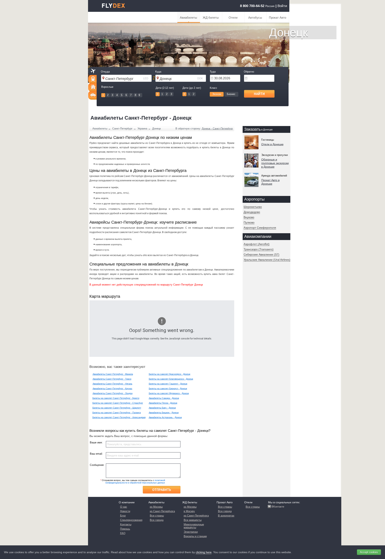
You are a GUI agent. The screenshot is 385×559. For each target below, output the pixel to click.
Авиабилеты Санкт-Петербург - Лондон (113, 393)
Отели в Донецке (272, 144)
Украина (142, 128)
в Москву (189, 511)
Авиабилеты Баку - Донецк (162, 408)
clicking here (204, 552)
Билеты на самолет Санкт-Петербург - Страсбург (117, 403)
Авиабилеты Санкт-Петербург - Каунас (112, 388)
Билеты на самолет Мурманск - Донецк (169, 393)
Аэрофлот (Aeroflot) (257, 244)
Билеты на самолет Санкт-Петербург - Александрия (119, 417)
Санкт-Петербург (122, 128)
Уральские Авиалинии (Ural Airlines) (267, 259)
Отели (233, 17)
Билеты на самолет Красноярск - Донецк (169, 374)
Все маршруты (193, 520)
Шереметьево (253, 206)
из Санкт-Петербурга (162, 511)
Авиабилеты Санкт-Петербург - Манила (113, 374)
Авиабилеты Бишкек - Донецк (164, 412)
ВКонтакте (278, 506)
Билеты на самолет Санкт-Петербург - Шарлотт (116, 408)
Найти (259, 94)
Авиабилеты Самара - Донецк (164, 398)
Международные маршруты (194, 526)
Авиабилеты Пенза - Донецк (163, 403)
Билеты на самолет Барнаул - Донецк (168, 388)
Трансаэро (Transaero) (259, 249)
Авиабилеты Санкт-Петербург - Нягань (112, 383)
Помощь (125, 528)
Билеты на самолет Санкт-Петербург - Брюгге (115, 398)
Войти (282, 6)
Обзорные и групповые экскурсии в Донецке (275, 163)
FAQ (122, 533)
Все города (156, 520)
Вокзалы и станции (195, 536)
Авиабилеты (188, 17)
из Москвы (156, 506)
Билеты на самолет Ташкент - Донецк (168, 383)
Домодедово (252, 212)
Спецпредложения (131, 520)
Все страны (157, 515)
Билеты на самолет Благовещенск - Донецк (171, 379)
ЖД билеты (211, 17)
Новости (125, 511)
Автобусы (255, 17)
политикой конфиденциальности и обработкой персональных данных (135, 481)
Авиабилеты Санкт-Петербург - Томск (112, 379)
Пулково (249, 222)
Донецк (156, 128)
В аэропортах (226, 515)
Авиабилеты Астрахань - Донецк (165, 417)
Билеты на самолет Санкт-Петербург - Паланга (116, 412)
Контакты (125, 524)
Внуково (249, 217)
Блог (123, 515)
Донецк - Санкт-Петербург (217, 128)
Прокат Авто (277, 17)
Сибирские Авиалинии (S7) (261, 254)
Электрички (191, 531)
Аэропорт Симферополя (260, 227)
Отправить (161, 489)
